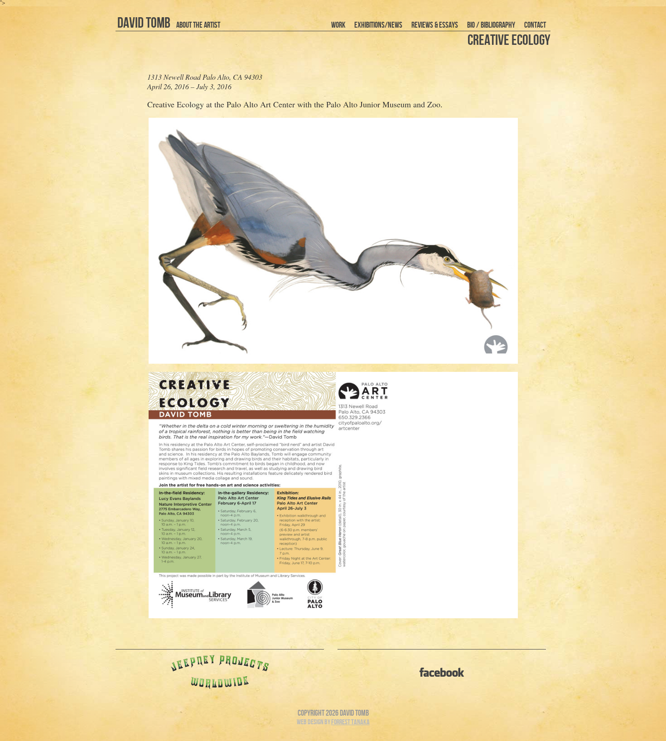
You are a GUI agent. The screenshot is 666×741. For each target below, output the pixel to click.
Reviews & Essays (434, 25)
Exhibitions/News (378, 25)
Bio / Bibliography (491, 25)
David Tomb (143, 23)
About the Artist (198, 25)
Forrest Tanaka (350, 722)
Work (338, 25)
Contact (535, 25)
